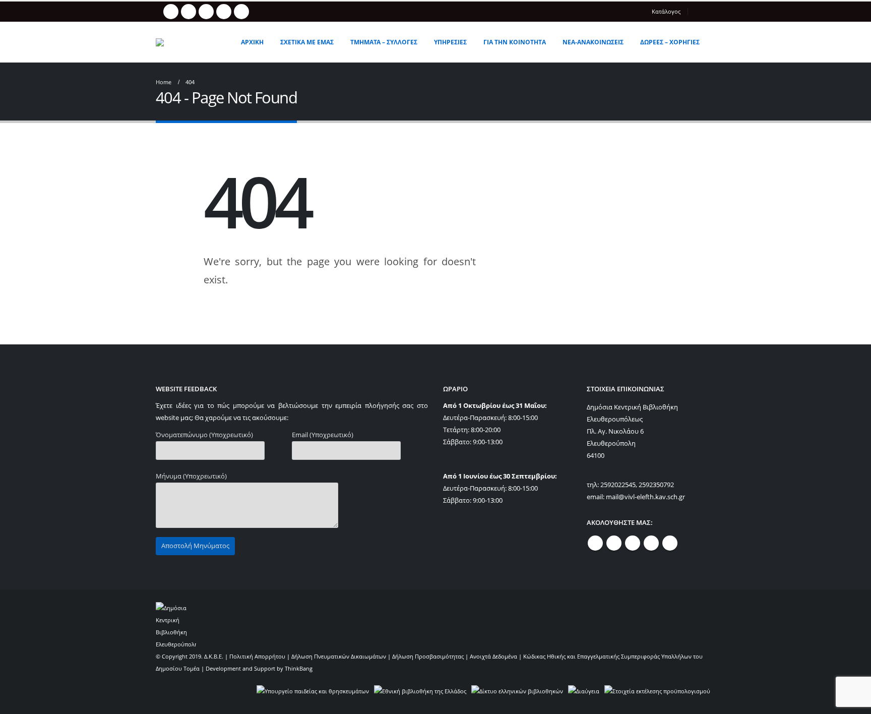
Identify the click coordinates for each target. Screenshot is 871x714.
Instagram (651, 543)
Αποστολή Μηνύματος (195, 546)
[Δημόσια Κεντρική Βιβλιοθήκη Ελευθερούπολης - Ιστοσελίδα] (190, 42)
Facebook (595, 543)
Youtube (632, 543)
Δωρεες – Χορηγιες (670, 42)
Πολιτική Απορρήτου (257, 656)
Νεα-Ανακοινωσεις (593, 42)
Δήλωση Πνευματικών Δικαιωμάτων (338, 656)
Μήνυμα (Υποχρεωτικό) (191, 476)
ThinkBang (299, 668)
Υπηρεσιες (450, 42)
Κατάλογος (666, 11)
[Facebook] (170, 11)
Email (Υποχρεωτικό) (322, 435)
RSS (613, 543)
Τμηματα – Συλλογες (383, 42)
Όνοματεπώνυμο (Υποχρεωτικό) (204, 435)
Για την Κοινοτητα (514, 42)
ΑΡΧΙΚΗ (252, 42)
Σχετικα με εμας (307, 42)
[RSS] (188, 11)
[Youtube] (206, 11)
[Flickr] (241, 11)
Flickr (669, 543)
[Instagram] (223, 11)
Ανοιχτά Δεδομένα (493, 656)
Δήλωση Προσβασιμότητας (428, 656)
